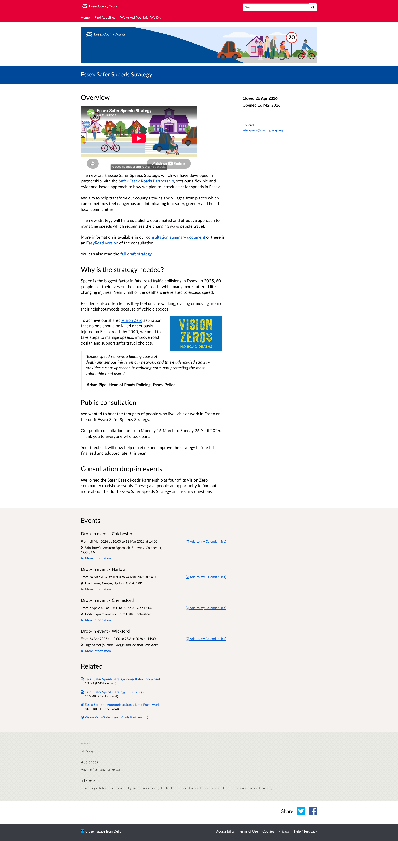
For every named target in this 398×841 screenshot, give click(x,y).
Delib (117, 831)
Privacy (284, 831)
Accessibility (225, 831)
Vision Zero (131, 320)
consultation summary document (175, 236)
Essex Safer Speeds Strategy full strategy (114, 692)
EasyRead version (102, 242)
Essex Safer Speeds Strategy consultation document (122, 679)
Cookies (268, 831)
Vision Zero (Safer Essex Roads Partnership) (116, 717)
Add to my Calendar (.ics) (207, 541)
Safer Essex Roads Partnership (146, 180)
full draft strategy (136, 253)
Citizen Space (95, 831)
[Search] (313, 7)
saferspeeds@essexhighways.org (263, 130)
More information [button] (98, 558)
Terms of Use (248, 831)
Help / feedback (305, 831)
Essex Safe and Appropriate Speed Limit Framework (122, 704)
